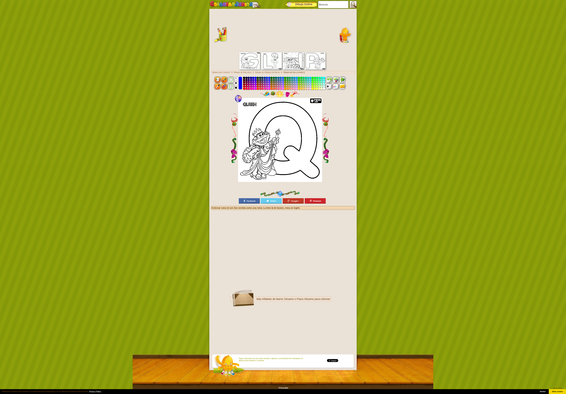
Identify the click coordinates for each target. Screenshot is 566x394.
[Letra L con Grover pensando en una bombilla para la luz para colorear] (271, 69)
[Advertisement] (283, 30)
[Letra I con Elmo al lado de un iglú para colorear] (293, 69)
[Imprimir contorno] (329, 86)
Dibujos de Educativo (242, 72)
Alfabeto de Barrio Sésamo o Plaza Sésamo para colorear (296, 299)
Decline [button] (543, 391)
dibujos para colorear (221, 72)
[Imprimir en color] (336, 86)
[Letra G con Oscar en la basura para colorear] (249, 69)
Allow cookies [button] (557, 391)
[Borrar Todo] (335, 79)
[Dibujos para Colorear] (235, 4)
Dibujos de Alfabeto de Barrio (267, 72)
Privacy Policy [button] (95, 391)
